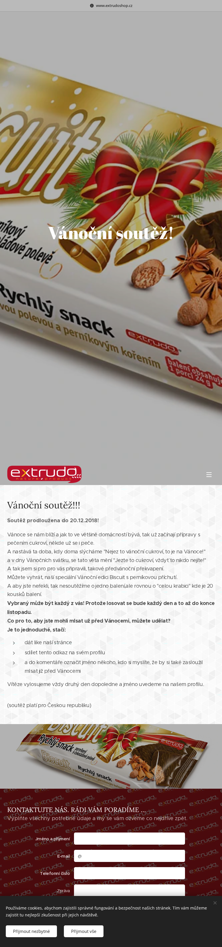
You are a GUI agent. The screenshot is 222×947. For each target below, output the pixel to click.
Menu (209, 474)
